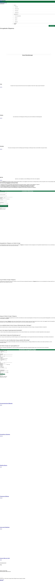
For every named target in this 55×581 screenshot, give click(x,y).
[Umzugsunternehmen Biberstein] (22, 401)
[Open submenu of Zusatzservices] (18, 14)
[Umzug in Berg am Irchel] (22, 556)
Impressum (1, 575)
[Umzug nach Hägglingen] (22, 525)
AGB (0, 574)
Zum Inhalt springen (3, 0)
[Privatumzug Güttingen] (22, 494)
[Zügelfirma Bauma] (22, 463)
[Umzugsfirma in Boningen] (22, 432)
